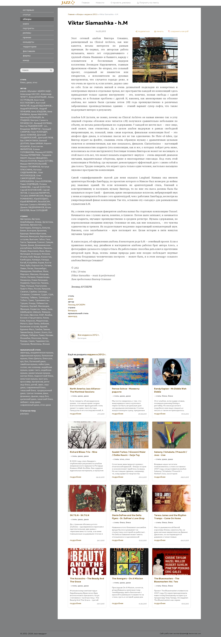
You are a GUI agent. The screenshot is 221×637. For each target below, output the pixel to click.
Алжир (38, 222)
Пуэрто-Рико (26, 288)
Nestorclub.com (195, 633)
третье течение (34, 393)
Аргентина (47, 222)
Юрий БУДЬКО (41, 198)
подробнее (75, 413)
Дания (31, 245)
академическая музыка (41, 352)
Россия (37, 288)
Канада (45, 259)
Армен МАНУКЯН (39, 114)
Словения (35, 294)
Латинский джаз (37, 361)
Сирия (31, 341)
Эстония (24, 315)
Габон (42, 239)
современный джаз (29, 405)
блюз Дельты (35, 358)
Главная (85, 2)
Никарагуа (25, 280)
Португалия (41, 286)
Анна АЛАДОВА (38, 111)
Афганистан (35, 225)
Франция (24, 309)
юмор (26, 60)
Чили (49, 309)
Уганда (32, 303)
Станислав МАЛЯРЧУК (39, 193)
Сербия (33, 291)
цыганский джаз (28, 399)
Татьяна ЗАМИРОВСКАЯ (31, 195)
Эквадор (46, 312)
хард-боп (44, 396)
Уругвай (33, 306)
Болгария (31, 230)
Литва (30, 268)
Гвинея (46, 329)
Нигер (45, 338)
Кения (46, 317)
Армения (24, 225)
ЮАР (41, 315)
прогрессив (37, 381)
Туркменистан (42, 300)
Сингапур (42, 291)
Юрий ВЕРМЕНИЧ (28, 201)
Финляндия (43, 306)
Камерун (36, 259)
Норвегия (24, 283)
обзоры (79, 14)
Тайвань (34, 297)
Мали (45, 271)
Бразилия (41, 230)
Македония (25, 271)
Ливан (23, 268)
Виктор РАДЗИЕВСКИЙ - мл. (33, 126)
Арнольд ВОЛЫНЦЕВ (30, 117)
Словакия (25, 294)
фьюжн (34, 396)
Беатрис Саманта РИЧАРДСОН (35, 204)
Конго (44, 332)
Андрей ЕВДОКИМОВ (41, 105)
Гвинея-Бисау (26, 332)
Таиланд (24, 297)
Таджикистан (42, 341)
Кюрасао (30, 320)
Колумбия (32, 262)
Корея (41, 262)
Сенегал (24, 291)
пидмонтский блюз (43, 376)
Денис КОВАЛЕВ (28, 135)
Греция (49, 242)
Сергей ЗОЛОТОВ (41, 187)
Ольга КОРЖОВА (43, 181)
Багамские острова (29, 326)
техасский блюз (28, 390)
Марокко (24, 274)
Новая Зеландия (39, 280)
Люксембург (40, 268)
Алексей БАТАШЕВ (38, 97)
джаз (29, 82)
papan (23, 91)
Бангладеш (25, 227)
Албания (45, 323)
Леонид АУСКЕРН (43, 152)
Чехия (43, 309)
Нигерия (31, 277)
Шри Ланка (34, 323)
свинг (40, 384)
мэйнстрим (43, 364)
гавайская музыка (28, 364)
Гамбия (38, 329)
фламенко (25, 396)
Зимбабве (37, 248)
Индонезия (32, 251)
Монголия (36, 338)
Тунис (31, 300)
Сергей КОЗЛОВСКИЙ (31, 190)
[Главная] (69, 3)
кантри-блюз (26, 376)
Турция (23, 303)
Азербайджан (27, 222)
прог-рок (43, 379)
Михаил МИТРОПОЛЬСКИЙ (33, 164)
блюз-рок (47, 358)
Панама (44, 283)
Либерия (33, 335)
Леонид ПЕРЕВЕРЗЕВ (30, 155)
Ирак (41, 251)
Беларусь (36, 227)
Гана (48, 239)
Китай (23, 262)
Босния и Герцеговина (31, 317)
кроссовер (25, 381)
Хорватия (35, 309)
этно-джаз (45, 405)
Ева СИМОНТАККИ (29, 140)
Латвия (47, 265)
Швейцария (26, 312)
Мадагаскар (42, 320)
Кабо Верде (34, 257)
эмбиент (24, 402)
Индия (23, 251)
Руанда (23, 341)
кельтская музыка (29, 379)
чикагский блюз (45, 399)
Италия (23, 257)
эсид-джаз (35, 402)
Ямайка (48, 315)
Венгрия (24, 236)
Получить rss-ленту (149, 2)
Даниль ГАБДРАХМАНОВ (32, 207)
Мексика (34, 274)
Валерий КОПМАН (43, 123)
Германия (31, 242)
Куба (28, 265)
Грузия (23, 245)
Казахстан (46, 257)
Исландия (36, 254)
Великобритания (38, 233)
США (50, 294)
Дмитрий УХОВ (45, 137)
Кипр (22, 320)
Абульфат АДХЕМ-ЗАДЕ (39, 91)
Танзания (24, 344)
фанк (45, 393)
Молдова (43, 274)
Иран (47, 251)
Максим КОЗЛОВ (28, 161)
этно (35, 82)
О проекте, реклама (121, 2)
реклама (24, 413)
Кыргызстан (37, 265)
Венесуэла (34, 236)
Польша (30, 286)
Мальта (23, 323)
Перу (22, 286)
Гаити (23, 242)
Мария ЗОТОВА (45, 161)
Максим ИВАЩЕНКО (37, 158)
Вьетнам (34, 239)
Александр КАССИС (30, 94)
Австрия (36, 219)
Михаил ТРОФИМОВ (30, 166)
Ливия (42, 335)
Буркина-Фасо (27, 329)
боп (26, 361)
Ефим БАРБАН (36, 143)
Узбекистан (42, 303)
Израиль (47, 248)
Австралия (25, 219)
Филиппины (36, 344)
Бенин (23, 230)
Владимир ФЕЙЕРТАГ (30, 129)
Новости (100, 2)
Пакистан (35, 283)
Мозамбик (25, 338)
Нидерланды (42, 277)
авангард (24, 352)
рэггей (34, 384)
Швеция (37, 312)
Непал (23, 277)
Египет (37, 332)
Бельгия (46, 227)
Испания (46, 254)
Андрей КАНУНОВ (29, 108)
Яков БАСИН (44, 201)
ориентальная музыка (39, 373)
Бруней (43, 326)
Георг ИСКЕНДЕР (39, 132)
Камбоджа (25, 259)
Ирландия (25, 254)
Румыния (46, 288)
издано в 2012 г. (91, 14)
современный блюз (35, 387)
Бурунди (24, 233)
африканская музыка (30, 355)
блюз (22, 82)
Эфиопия (33, 315)
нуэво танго (34, 370)
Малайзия (37, 271)
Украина (24, 306)
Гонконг (41, 242)
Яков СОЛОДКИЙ (38, 210)
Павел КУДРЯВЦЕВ (29, 184)
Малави (49, 335)
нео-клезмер (34, 367)
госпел (23, 367)
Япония (46, 344)
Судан (44, 294)
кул (21, 361)
